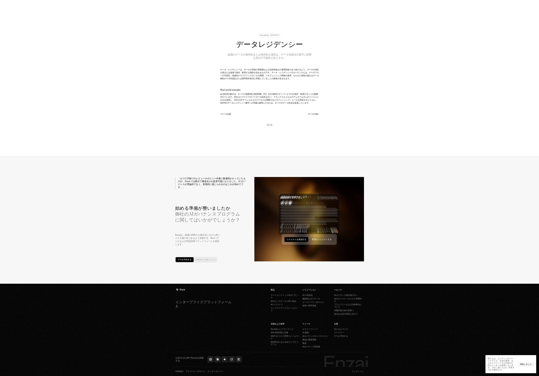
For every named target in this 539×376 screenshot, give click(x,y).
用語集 (270, 125)
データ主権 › (313, 114)
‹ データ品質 (225, 114)
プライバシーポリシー (501, 368)
